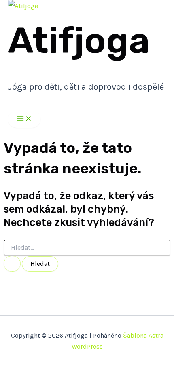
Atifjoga (79, 40)
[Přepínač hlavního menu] (24, 119)
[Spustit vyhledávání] (12, 264)
